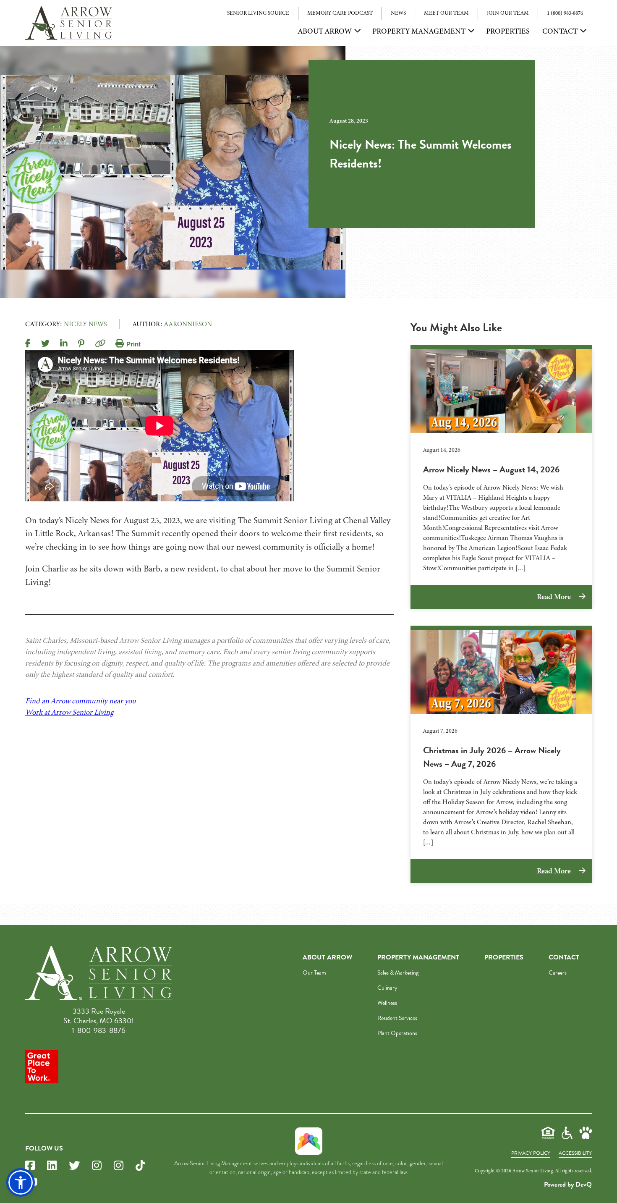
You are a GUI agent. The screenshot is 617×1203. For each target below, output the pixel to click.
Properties (508, 31)
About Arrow (325, 31)
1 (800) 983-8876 (565, 13)
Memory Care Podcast (340, 13)
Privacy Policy (530, 1153)
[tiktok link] (140, 1165)
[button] (20, 1182)
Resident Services (397, 1018)
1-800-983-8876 (98, 1030)
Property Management (418, 31)
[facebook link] (30, 1165)
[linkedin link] (52, 1165)
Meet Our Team (446, 13)
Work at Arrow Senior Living (69, 712)
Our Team (314, 972)
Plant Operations (397, 1033)
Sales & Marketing (397, 972)
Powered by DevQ (568, 1184)
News (398, 13)
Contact (560, 31)
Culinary (387, 987)
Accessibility (575, 1153)
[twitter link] (74, 1165)
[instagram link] (97, 1165)
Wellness (387, 1003)
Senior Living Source (258, 13)
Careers (558, 972)
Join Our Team (508, 13)
